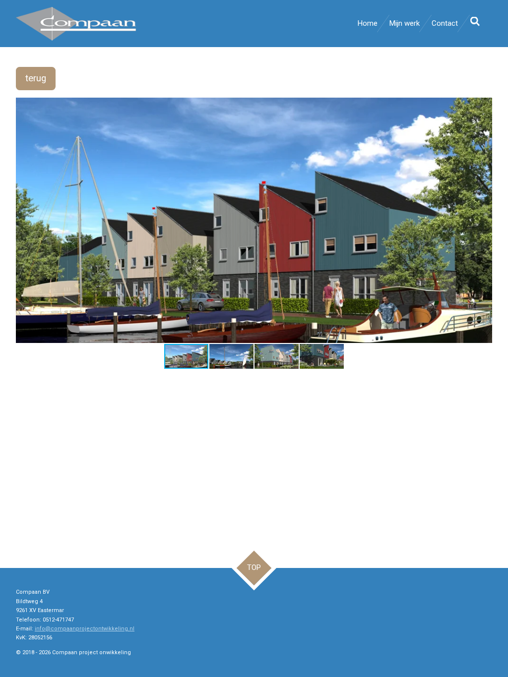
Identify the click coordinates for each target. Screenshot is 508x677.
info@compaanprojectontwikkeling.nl (84, 628)
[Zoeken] (475, 22)
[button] (483, 106)
